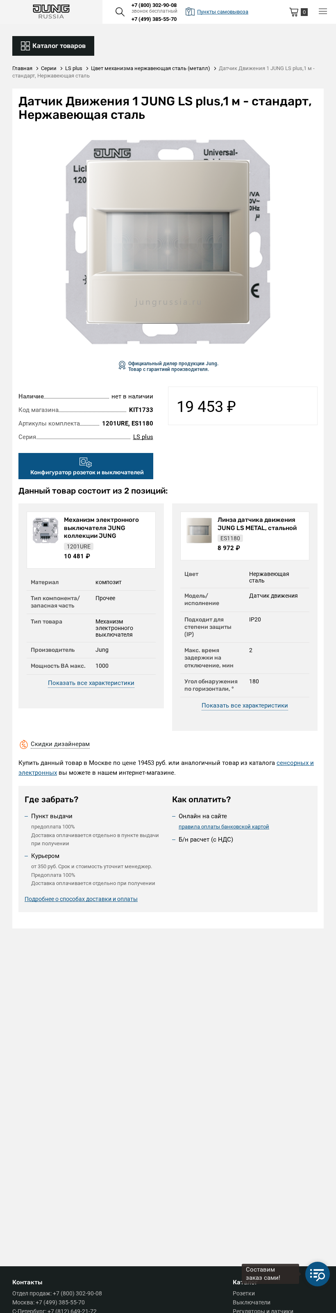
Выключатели (251, 1302)
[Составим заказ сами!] (317, 1274)
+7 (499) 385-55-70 (154, 19)
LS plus (143, 437)
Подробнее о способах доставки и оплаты (81, 899)
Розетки (244, 1293)
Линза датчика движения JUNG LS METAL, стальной (257, 524)
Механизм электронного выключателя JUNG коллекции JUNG (101, 527)
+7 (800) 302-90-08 (154, 5)
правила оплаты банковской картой (224, 827)
